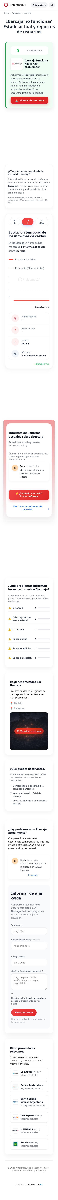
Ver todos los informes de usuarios (31, 508)
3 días (41, 222)
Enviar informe (24, 1012)
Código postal (18, 956)
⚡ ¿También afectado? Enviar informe (29, 495)
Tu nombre (16, 925)
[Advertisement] (29, 134)
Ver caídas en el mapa (30, 731)
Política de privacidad (33, 998)
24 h (27, 222)
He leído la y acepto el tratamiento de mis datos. (28, 1001)
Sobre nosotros (41, 1167)
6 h (15, 222)
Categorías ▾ (39, 5)
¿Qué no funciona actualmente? (27, 971)
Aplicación (16, 13)
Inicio (6, 13)
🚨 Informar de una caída (29, 100)
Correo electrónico (25, 939)
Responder (33, 875)
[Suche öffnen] (52, 5)
